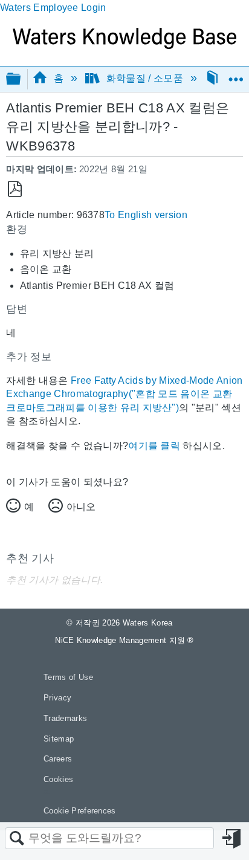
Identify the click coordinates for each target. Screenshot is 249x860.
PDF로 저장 (14, 189)
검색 (17, 839)
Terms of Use (68, 677)
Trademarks (65, 718)
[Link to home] (124, 45)
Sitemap (59, 738)
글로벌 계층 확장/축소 (21, 79)
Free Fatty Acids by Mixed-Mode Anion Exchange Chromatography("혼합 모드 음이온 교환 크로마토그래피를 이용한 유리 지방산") (124, 394)
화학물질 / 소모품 (144, 78)
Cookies (58, 779)
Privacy (57, 697)
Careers (58, 758)
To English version (146, 215)
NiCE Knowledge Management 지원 (124, 640)
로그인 (232, 839)
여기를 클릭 (154, 446)
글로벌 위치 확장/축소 (235, 74)
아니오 (80, 507)
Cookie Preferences (80, 810)
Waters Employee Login (53, 7)
